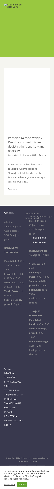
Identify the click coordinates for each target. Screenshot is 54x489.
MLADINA (9, 373)
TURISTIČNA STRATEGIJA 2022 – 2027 (13, 381)
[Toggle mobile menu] (48, 7)
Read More (12, 189)
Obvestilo (42, 155)
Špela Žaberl (16, 155)
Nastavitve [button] (9, 484)
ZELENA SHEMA (12, 390)
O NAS (7, 368)
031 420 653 (39, 238)
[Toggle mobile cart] (43, 7)
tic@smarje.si (39, 242)
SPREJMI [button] (22, 484)
